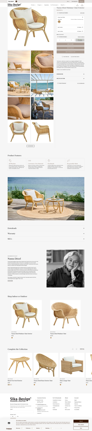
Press (66, 407)
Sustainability (67, 403)
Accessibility (76, 409)
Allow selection (81, 424)
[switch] (32, 428)
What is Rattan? (68, 401)
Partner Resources (56, 403)
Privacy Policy (77, 407)
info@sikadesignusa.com (41, 404)
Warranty (76, 403)
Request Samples (81, 36)
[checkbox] (22, 416)
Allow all (81, 421)
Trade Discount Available (63, 12)
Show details (57, 428)
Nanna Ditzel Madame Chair (58, 333)
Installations (55, 401)
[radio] (11, 416)
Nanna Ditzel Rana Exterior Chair (43, 380)
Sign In (75, 400)
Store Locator (67, 409)
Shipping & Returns (77, 401)
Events (54, 407)
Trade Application (74, 1)
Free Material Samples (63, 36)
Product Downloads (62, 83)
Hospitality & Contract (57, 400)
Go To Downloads (80, 83)
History (66, 400)
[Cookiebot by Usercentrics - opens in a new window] (9, 429)
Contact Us (39, 413)
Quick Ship (70, 19)
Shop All (82, 348)
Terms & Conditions (78, 405)
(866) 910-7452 (40, 400)
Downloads (55, 409)
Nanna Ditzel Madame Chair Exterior (21, 333)
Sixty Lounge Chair (65, 380)
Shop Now (10, 280)
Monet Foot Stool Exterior (15, 380)
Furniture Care (67, 405)
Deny (81, 428)
